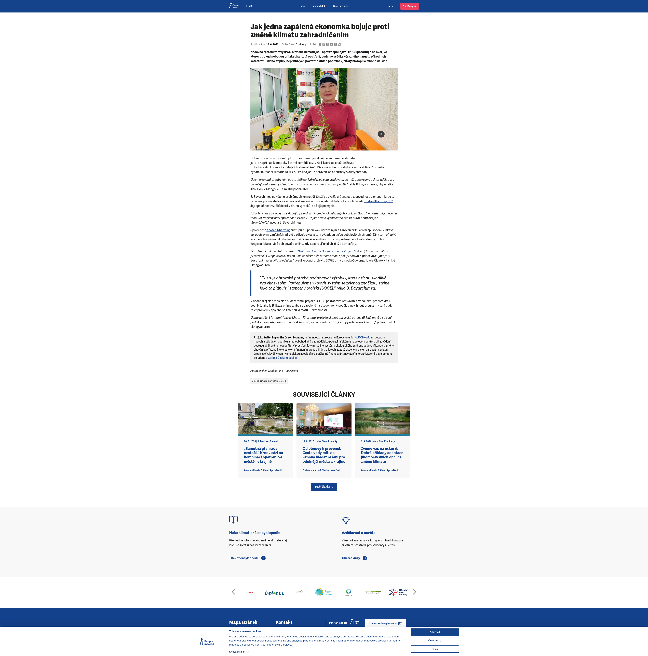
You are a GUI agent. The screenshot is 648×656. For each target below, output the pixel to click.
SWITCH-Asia (362, 337)
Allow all (435, 632)
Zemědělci (319, 6)
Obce (302, 6)
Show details (237, 651)
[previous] (233, 592)
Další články (322, 486)
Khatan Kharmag (278, 230)
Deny (435, 649)
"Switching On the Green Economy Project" (326, 251)
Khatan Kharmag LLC (378, 201)
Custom (433, 640)
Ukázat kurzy (351, 558)
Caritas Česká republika (283, 358)
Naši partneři (340, 6)
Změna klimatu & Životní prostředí (269, 380)
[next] (414, 592)
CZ (388, 6)
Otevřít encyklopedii (244, 558)
